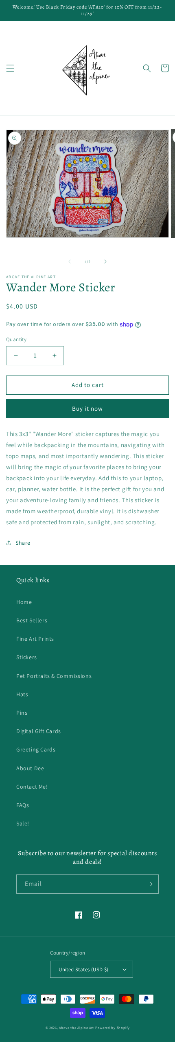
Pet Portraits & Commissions (54, 676)
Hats (22, 694)
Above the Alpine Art (76, 1027)
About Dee (30, 768)
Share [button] (23, 542)
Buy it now (87, 408)
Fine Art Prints (35, 638)
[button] (10, 68)
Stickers (26, 657)
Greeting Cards (35, 749)
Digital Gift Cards (38, 731)
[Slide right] (105, 262)
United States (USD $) (83, 969)
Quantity (16, 339)
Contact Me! (32, 786)
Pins (21, 712)
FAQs (22, 805)
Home (24, 602)
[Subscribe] (149, 884)
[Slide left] (70, 262)
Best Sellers (31, 620)
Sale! (22, 823)
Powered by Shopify (112, 1027)
